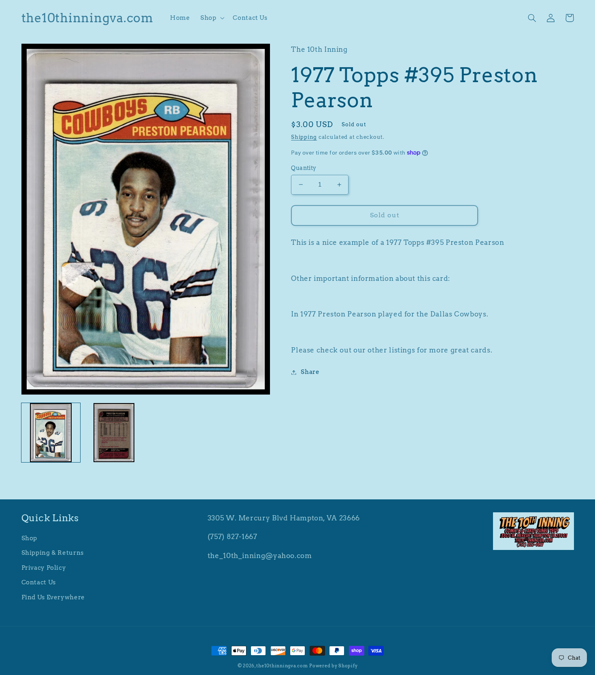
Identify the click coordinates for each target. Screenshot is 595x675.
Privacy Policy (43, 567)
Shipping (304, 137)
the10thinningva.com (282, 666)
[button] (211, 18)
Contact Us (38, 582)
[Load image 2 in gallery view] (114, 432)
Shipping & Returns (52, 552)
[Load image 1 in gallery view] (51, 432)
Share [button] (310, 372)
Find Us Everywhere (53, 597)
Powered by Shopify (333, 666)
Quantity (303, 168)
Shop (29, 538)
